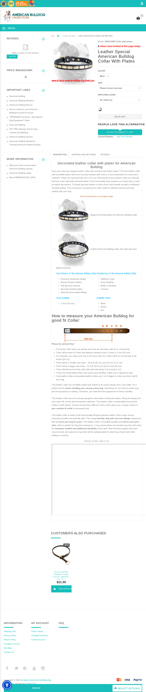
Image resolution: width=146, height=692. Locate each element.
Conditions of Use (12, 644)
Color (101, 71)
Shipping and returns (84, 154)
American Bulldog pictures (21, 137)
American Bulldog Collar (58, 36)
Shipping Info (10, 631)
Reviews (105, 154)
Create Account (38, 639)
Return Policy (10, 639)
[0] (138, 19)
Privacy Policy (10, 635)
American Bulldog (17, 96)
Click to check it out (120, 132)
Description (60, 154)
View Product (65, 589)
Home (53, 36)
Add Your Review (124, 136)
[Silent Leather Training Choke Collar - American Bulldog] (61, 555)
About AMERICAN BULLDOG (22, 177)
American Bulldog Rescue (21, 105)
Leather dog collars (69, 36)
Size (100, 83)
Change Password (39, 635)
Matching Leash (106, 95)
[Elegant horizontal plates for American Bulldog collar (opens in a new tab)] (73, 215)
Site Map (8, 648)
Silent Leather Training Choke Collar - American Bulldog (61, 575)
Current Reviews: (105, 136)
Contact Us (9, 652)
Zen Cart (31, 683)
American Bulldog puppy (20, 173)
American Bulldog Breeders (21, 100)
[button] (7, 685)
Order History (37, 631)
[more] (12, 56)
